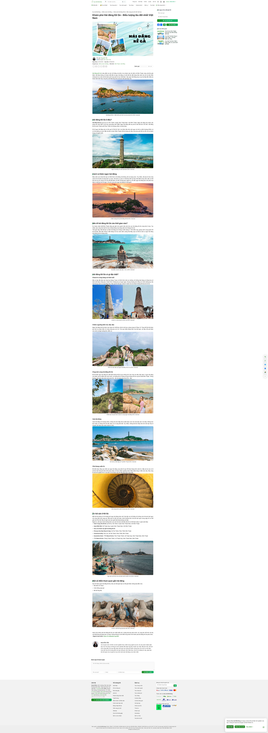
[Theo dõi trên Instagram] (95, 697)
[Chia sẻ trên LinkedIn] (104, 66)
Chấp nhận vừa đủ (239, 726)
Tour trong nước (113, 5)
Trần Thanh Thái (107, 59)
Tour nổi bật (104, 5)
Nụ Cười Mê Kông (96, 12)
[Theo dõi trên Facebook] (92, 697)
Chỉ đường (98, 688)
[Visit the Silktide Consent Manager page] (263, 727)
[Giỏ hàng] (161, 1)
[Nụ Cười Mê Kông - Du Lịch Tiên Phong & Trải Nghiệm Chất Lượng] (96, 1)
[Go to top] (265, 376)
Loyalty (149, 1)
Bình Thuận (117, 63)
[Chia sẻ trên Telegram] (106, 66)
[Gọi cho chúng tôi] (101, 697)
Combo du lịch (139, 5)
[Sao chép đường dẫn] (94, 66)
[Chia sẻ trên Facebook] (96, 66)
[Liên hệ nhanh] (164, 25)
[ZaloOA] (161, 24)
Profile (145, 1)
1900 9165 (173, 24)
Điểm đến (95, 5)
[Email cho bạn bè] (101, 66)
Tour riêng (131, 5)
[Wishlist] (158, 1)
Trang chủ (134, 1)
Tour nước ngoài (122, 5)
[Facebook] (158, 24)
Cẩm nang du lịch (161, 5)
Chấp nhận (230, 726)
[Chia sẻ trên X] (99, 66)
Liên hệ (154, 1)
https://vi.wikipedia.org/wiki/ (111, 636)
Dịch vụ (146, 5)
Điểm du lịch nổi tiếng (107, 12)
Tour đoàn (152, 5)
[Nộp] (105, 2)
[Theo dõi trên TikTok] (97, 697)
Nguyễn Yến (104, 58)
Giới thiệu (140, 1)
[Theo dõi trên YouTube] (104, 697)
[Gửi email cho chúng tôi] (99, 697)
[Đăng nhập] (164, 1)
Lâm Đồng (122, 63)
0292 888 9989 (98, 693)
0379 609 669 (103, 694)
